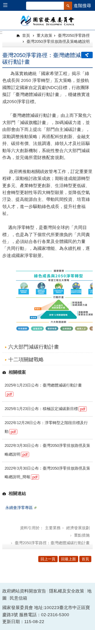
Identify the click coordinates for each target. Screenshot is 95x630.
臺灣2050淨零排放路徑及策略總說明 (58, 41)
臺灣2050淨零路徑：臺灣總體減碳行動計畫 (52, 542)
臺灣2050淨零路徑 (74, 35)
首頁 (25, 35)
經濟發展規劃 (78, 528)
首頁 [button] (85, 559)
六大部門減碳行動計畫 (33, 347)
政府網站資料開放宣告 (24, 591)
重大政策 (44, 35)
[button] (7, 5)
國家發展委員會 (47, 20)
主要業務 (53, 528)
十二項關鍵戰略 (26, 359)
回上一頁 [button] (48, 559)
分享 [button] (87, 55)
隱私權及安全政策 (66, 591)
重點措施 (82, 535)
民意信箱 (18, 598)
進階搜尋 (82, 5)
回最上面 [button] (68, 559)
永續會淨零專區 (19, 507)
